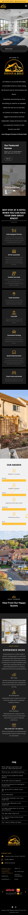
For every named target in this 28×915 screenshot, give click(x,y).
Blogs (16, 879)
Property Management (19, 875)
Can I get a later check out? (10, 813)
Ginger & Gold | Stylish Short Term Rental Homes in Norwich (7, 871)
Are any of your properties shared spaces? (12, 776)
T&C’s (17, 912)
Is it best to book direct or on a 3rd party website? (13, 809)
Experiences (5, 879)
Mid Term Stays (19, 871)
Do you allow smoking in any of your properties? (13, 798)
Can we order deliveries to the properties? (11, 804)
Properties (5, 876)
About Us (17, 868)
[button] (14, 767)
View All (8, 158)
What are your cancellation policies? (13, 772)
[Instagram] (15, 907)
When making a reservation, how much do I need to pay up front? (12, 767)
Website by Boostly (14, 910)
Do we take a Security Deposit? (11, 780)
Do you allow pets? (7, 794)
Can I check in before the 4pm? (11, 822)
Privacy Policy (23, 910)
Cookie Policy (12, 912)
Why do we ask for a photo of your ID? (12, 790)
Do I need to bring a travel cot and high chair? (12, 817)
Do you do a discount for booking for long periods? (13, 785)
